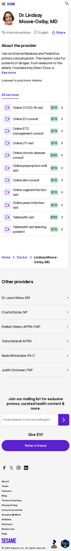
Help (4, 533)
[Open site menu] (3, 4)
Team (5, 486)
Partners (7, 524)
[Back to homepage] (11, 4)
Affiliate (6, 519)
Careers (6, 490)
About (5, 481)
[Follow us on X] (11, 468)
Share (60, 32)
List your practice (12, 509)
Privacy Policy (9, 505)
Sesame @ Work (11, 514)
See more (9, 72)
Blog (4, 495)
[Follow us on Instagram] (18, 468)
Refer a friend (35, 445)
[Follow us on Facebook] (4, 468)
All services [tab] (10, 95)
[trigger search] (67, 3)
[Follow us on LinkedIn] (26, 468)
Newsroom (8, 528)
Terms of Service (11, 500)
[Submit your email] (63, 420)
